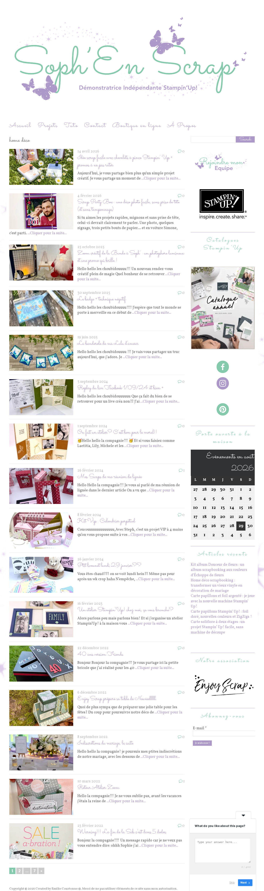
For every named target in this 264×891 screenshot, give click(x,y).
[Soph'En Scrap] (132, 60)
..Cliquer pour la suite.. (160, 178)
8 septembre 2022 (92, 737)
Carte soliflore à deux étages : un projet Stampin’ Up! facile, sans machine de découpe (218, 627)
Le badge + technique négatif (101, 299)
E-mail (200, 728)
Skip (232, 882)
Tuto (71, 126)
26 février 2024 (90, 470)
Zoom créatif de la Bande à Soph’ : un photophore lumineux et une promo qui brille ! (130, 257)
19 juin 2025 (87, 337)
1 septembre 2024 (92, 426)
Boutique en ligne (136, 126)
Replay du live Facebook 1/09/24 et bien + (120, 388)
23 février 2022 (90, 825)
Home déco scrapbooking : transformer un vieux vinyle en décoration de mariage (216, 585)
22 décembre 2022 (92, 648)
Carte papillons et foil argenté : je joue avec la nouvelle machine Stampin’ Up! (223, 601)
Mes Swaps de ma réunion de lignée (109, 477)
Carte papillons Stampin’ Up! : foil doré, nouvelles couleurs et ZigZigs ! (221, 614)
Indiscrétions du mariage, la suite (105, 743)
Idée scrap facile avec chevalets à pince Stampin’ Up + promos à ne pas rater (125, 161)
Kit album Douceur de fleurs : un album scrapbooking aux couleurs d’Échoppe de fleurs (219, 570)
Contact (95, 126)
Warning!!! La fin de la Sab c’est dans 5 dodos (121, 832)
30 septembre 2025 (93, 293)
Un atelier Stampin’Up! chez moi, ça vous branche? (125, 610)
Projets (48, 126)
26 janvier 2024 (90, 559)
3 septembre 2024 (92, 381)
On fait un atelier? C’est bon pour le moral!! (117, 432)
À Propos (181, 126)
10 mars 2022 (88, 781)
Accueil (20, 126)
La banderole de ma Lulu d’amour (107, 344)
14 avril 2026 (88, 151)
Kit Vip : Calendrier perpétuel (106, 521)
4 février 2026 (89, 195)
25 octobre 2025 (90, 247)
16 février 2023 (90, 603)
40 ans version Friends (100, 654)
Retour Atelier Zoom (98, 788)
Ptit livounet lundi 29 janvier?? (109, 566)
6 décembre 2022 (91, 692)
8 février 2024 (89, 515)
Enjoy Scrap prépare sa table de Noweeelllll (116, 699)
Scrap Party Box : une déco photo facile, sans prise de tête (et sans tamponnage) (128, 205)
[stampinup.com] (223, 346)
